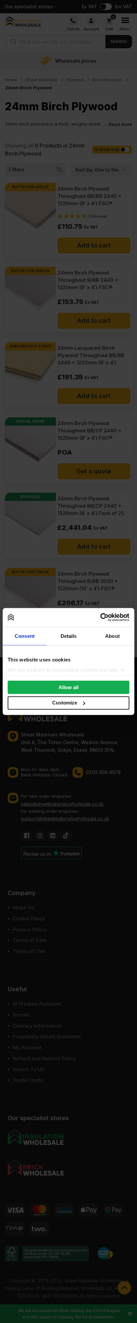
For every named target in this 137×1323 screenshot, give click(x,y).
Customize (64, 702)
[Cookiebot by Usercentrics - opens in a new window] (100, 617)
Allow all (68, 687)
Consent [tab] (25, 636)
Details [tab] (69, 636)
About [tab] (112, 636)
